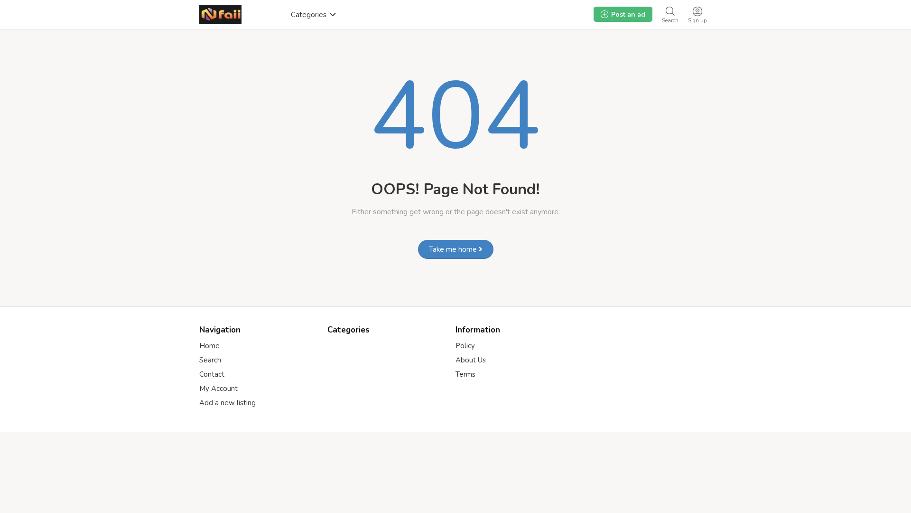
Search (210, 360)
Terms (465, 374)
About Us (471, 360)
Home (209, 346)
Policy (465, 346)
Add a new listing (227, 403)
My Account (218, 388)
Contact (211, 374)
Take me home (454, 249)
